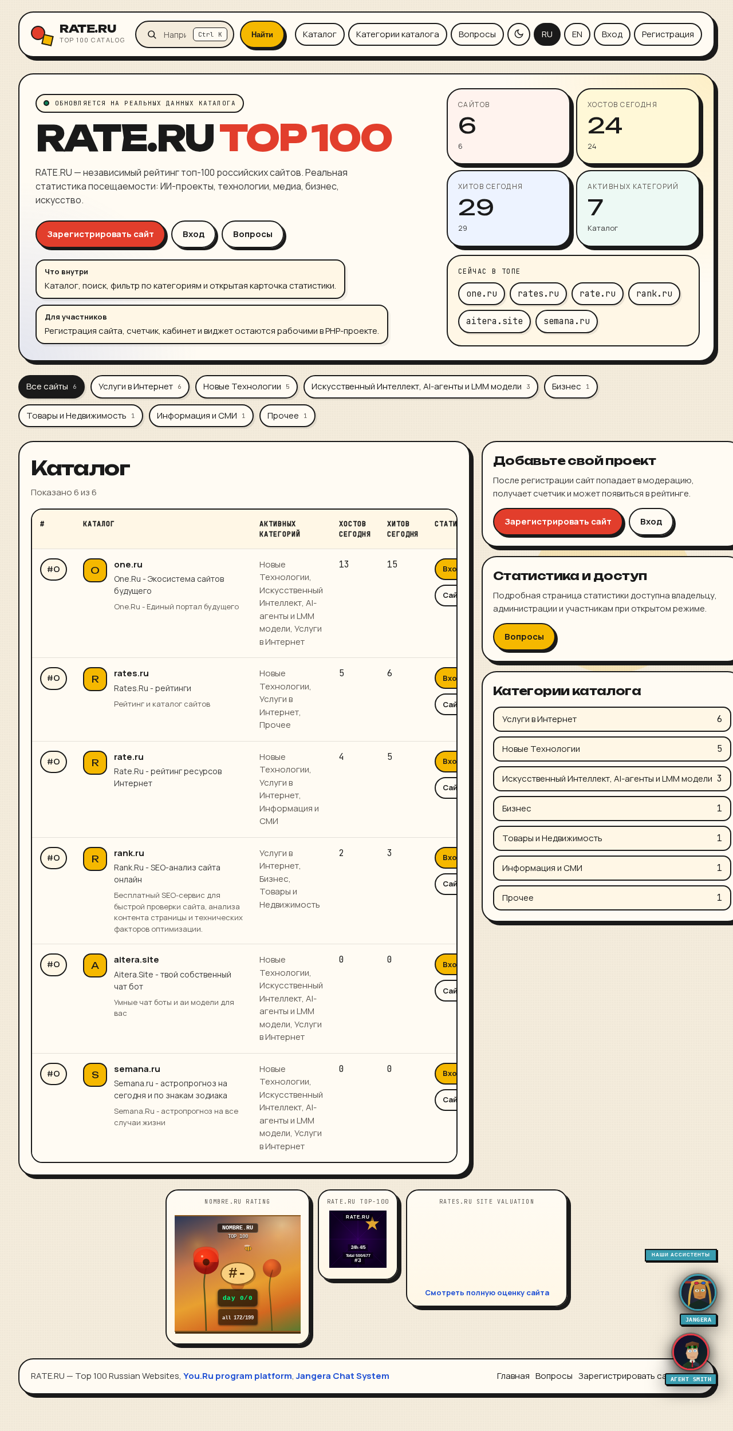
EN (577, 34)
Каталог (320, 34)
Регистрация (668, 34)
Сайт (452, 595)
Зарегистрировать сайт (100, 234)
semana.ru (137, 1069)
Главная (513, 1376)
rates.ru (131, 673)
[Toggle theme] (518, 34)
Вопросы (477, 34)
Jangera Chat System (342, 1376)
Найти (262, 34)
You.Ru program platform (237, 1376)
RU (547, 34)
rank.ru (129, 853)
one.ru (128, 564)
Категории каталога (397, 34)
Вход (612, 34)
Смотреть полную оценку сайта (487, 1292)
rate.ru (129, 757)
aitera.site (136, 959)
